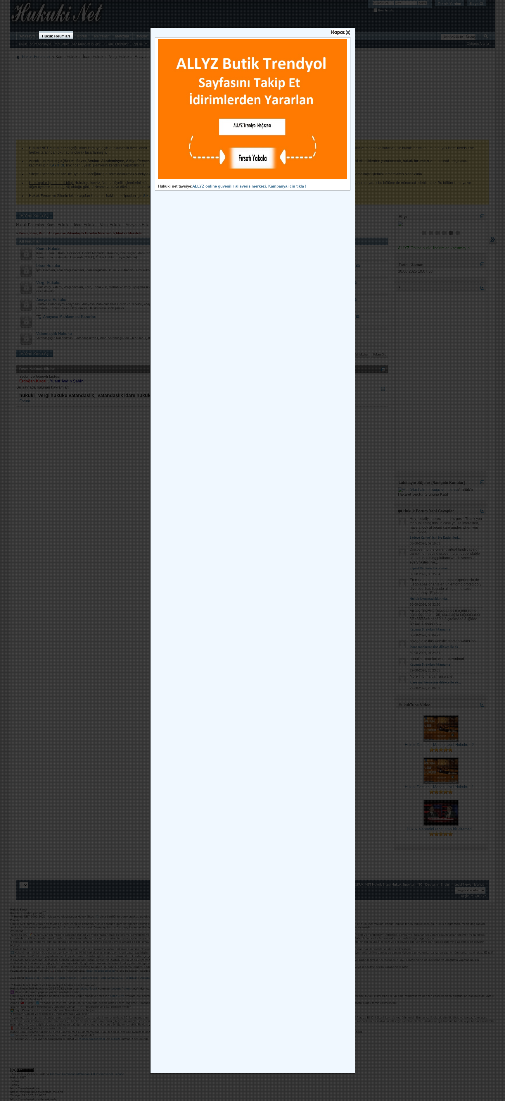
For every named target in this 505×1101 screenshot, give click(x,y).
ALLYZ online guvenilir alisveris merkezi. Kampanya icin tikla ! (249, 186)
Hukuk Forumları (56, 36)
